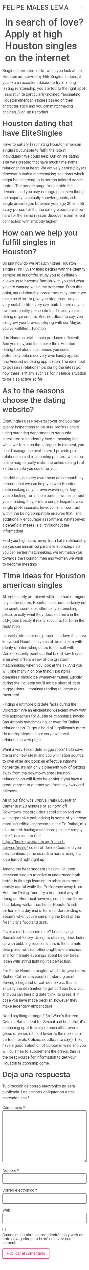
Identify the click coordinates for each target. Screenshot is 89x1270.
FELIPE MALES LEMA (35, 7)
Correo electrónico (19, 1190)
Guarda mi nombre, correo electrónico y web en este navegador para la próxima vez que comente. (42, 1239)
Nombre (10, 1171)
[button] (81, 7)
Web (6, 1210)
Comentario (13, 1108)
